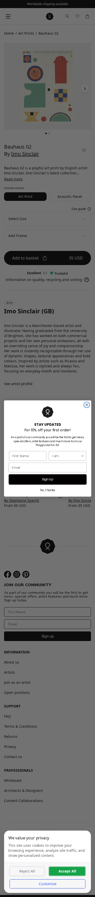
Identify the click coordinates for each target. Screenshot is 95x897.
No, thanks (47, 490)
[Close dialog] (87, 405)
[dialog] (47, 862)
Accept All (67, 871)
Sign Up (47, 479)
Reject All (27, 871)
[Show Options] (82, 456)
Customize (47, 883)
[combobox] (66, 456)
